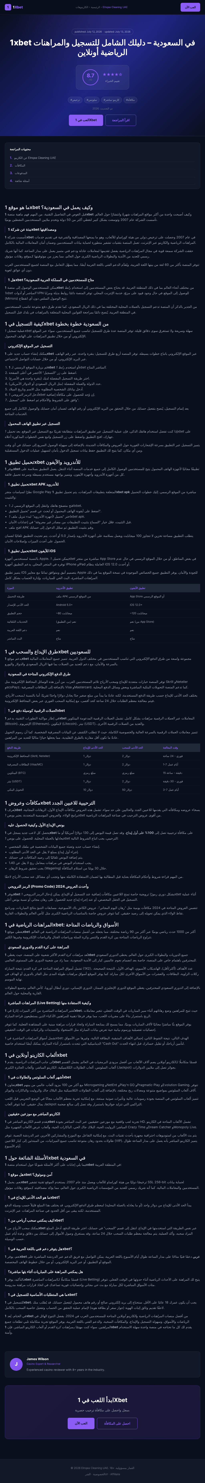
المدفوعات (21, 173)
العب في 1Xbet (86, 120)
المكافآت (20, 165)
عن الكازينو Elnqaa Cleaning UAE (35, 157)
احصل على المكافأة (117, 1423)
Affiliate (115, 1474)
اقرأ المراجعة (121, 120)
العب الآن (190, 7)
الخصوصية (99, 1474)
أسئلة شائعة (22, 181)
